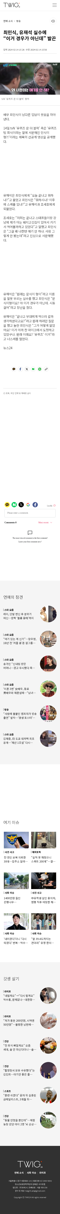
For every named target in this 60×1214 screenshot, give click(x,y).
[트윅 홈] (11, 5)
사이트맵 (41, 1184)
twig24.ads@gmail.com (35, 1190)
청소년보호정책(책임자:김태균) (26, 1184)
